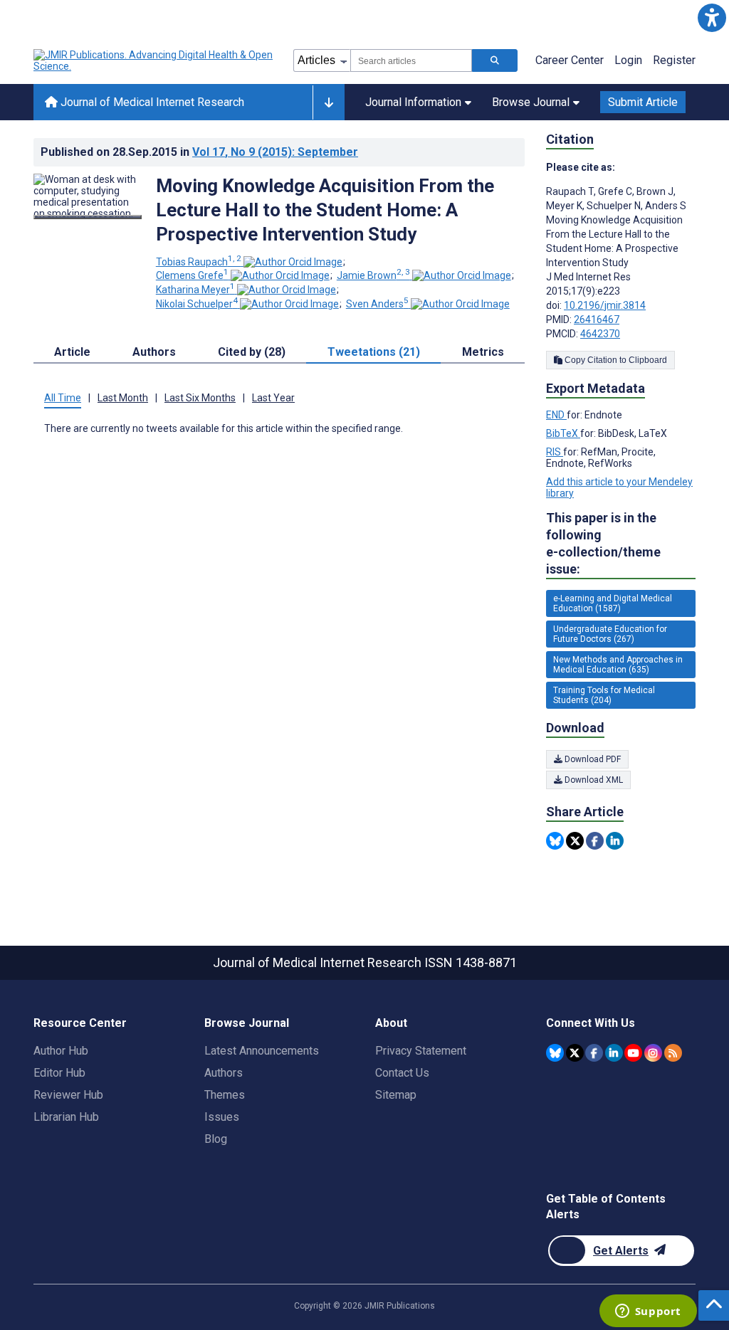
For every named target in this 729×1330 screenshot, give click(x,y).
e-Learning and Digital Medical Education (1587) (612, 603)
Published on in (199, 152)
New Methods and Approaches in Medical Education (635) (618, 665)
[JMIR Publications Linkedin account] (614, 1053)
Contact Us (402, 1073)
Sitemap (395, 1095)
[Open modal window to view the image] (87, 217)
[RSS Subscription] (673, 1053)
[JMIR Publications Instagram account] (653, 1053)
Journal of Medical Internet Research (151, 102)
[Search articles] (495, 60)
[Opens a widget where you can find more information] (648, 1312)
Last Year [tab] (273, 397)
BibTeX (563, 433)
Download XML (592, 780)
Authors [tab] (154, 352)
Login (628, 60)
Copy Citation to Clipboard (614, 360)
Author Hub (60, 1050)
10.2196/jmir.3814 (605, 305)
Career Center (569, 60)
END (556, 415)
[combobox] (411, 60)
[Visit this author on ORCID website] (292, 262)
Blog (215, 1139)
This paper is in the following (603, 543)
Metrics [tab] (483, 352)
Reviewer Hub (68, 1095)
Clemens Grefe (192, 275)
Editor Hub (59, 1073)
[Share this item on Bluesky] (555, 841)
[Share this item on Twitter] (575, 841)
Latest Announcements (261, 1050)
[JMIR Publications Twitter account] (575, 1053)
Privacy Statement (420, 1050)
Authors (223, 1073)
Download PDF (591, 759)
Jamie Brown (373, 275)
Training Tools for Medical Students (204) (604, 695)
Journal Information (413, 102)
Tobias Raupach (198, 262)
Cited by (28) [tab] (251, 352)
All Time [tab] (62, 397)
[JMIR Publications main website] (154, 60)
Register (674, 60)
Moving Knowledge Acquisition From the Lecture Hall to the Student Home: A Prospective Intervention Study (325, 210)
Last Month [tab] (123, 397)
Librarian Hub (66, 1117)
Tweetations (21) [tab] (373, 352)
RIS (554, 452)
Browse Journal (531, 102)
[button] (712, 17)
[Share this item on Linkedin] (615, 841)
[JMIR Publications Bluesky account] (555, 1053)
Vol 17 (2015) (275, 152)
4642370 (600, 333)
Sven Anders (377, 304)
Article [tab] (72, 352)
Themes (224, 1095)
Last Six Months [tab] (200, 397)
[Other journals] (329, 102)
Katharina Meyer (195, 289)
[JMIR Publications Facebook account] (594, 1053)
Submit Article (643, 102)
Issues (221, 1117)
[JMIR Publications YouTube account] (633, 1053)
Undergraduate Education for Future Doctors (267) (610, 634)
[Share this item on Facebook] (595, 841)
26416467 (596, 319)
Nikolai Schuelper (197, 304)
